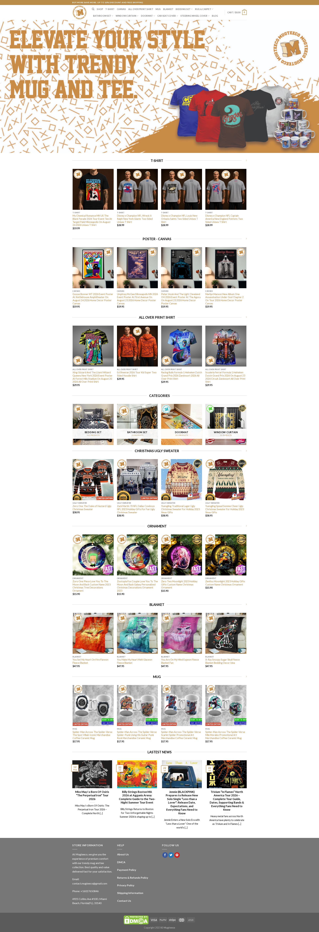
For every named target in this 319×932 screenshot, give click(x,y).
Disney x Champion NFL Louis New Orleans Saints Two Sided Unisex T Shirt (179, 218)
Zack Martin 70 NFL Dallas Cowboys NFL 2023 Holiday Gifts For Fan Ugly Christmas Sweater (136, 509)
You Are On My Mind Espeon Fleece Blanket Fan (180, 661)
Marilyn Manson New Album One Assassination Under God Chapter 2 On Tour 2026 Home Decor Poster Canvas (224, 299)
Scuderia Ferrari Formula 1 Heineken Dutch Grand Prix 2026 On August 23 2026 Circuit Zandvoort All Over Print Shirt (225, 377)
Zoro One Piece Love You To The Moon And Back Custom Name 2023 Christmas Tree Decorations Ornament (91, 586)
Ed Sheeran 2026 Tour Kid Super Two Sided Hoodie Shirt (137, 374)
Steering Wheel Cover (193, 15)
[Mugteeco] (79, 12)
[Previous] (72, 202)
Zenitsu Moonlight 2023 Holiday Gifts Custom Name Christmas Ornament (225, 583)
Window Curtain (126, 15)
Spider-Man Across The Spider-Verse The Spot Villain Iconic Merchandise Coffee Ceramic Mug (92, 735)
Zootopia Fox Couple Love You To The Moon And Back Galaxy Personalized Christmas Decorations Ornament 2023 (137, 586)
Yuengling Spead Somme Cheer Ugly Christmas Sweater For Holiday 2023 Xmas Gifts (224, 509)
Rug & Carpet (203, 9)
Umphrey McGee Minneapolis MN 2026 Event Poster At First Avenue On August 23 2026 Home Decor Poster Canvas (137, 299)
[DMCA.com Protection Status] (136, 919)
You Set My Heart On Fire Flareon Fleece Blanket (90, 661)
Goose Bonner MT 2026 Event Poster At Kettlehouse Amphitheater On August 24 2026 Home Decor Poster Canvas (93, 299)
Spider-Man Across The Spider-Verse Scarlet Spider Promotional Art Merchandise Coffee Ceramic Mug (181, 735)
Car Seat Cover (166, 15)
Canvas (121, 9)
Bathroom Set (102, 15)
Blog (215, 15)
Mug (158, 9)
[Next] (246, 202)
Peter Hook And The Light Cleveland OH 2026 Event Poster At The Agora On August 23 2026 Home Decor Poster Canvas (181, 299)
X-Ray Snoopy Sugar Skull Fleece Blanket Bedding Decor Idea (222, 661)
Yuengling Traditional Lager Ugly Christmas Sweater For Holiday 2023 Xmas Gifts (180, 509)
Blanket (168, 9)
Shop (100, 9)
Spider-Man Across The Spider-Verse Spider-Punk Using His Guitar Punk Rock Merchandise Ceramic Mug (137, 735)
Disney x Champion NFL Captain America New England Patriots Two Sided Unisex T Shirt (224, 218)
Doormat (147, 15)
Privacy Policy (125, 885)
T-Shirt (109, 9)
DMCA (121, 862)
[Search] (93, 9)
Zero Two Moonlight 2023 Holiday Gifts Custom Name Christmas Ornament (179, 584)
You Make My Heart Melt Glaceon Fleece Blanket (134, 661)
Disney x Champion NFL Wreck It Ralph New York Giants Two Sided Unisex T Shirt (135, 218)
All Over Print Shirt (140, 9)
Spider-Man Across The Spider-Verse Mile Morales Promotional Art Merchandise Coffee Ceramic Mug (225, 735)
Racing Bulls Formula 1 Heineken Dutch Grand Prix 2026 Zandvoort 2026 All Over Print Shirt (181, 375)
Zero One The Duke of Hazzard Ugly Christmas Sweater (92, 508)
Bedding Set (183, 9)
